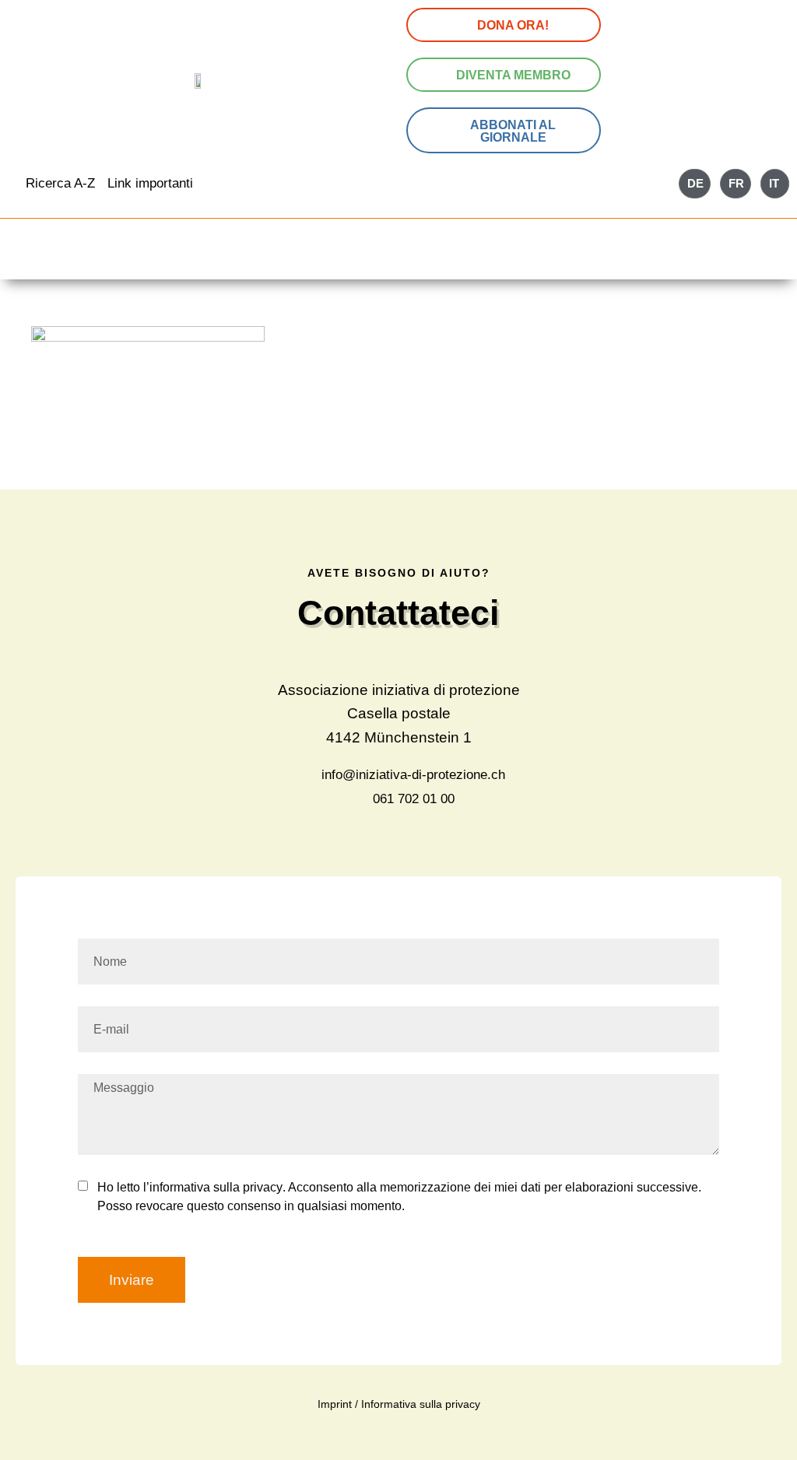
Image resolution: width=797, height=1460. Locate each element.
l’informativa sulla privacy (211, 1187)
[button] (398, 259)
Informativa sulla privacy (420, 1404)
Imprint (335, 1404)
